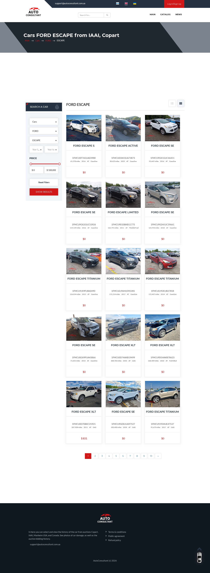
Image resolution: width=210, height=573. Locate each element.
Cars (37, 40)
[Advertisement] (105, 78)
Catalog (165, 14)
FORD (48, 40)
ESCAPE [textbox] (36, 140)
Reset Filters (43, 182)
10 (151, 456)
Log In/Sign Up (174, 4)
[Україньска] (134, 3)
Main (152, 14)
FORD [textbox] (35, 131)
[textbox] (36, 149)
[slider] (31, 164)
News (178, 14)
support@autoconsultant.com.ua (70, 3)
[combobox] (43, 121)
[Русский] (117, 3)
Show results (44, 192)
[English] (126, 3)
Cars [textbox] (34, 121)
